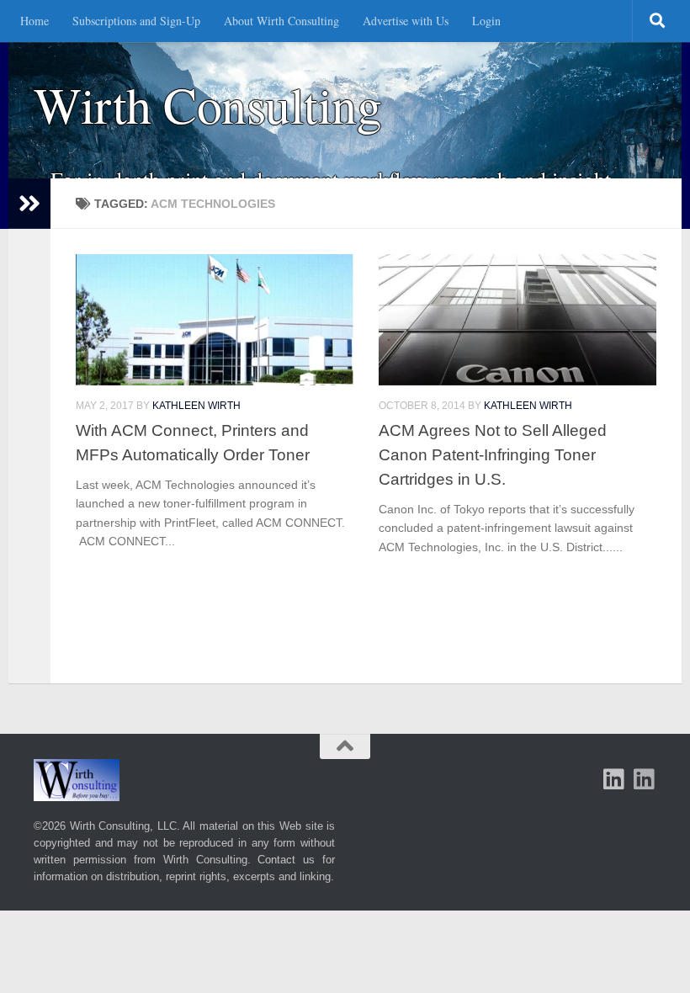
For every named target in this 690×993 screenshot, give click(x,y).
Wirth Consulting (207, 105)
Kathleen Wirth (196, 406)
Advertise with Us (405, 21)
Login (486, 21)
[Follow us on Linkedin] (644, 779)
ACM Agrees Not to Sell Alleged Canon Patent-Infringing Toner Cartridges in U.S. (493, 454)
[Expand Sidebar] (29, 203)
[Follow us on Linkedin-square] (614, 779)
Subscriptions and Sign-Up (136, 21)
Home (34, 21)
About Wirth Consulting (281, 21)
